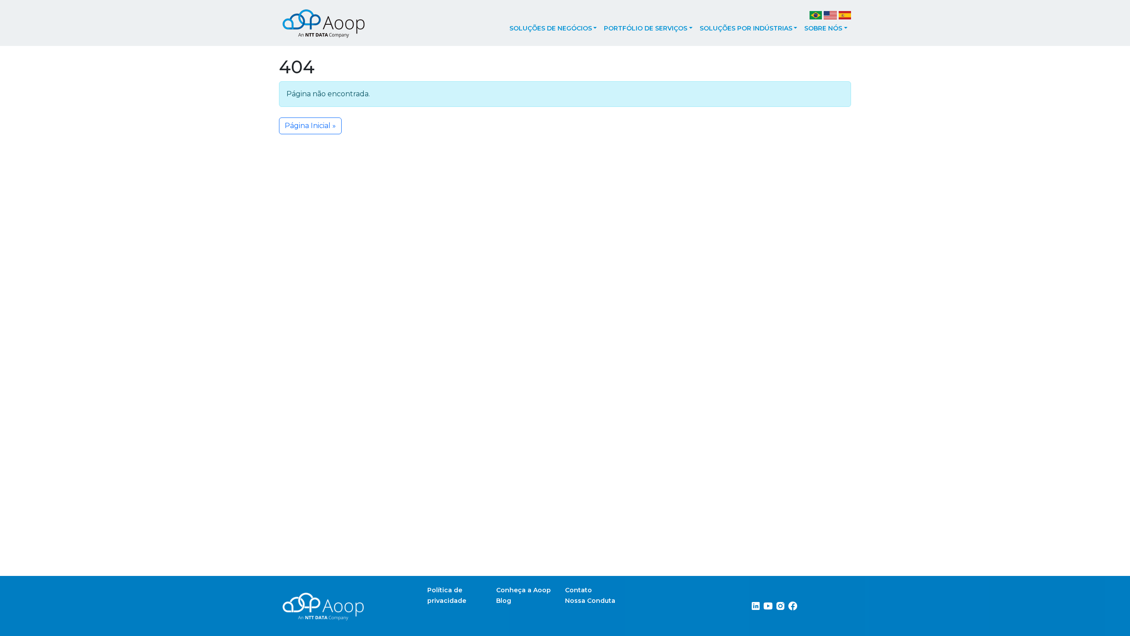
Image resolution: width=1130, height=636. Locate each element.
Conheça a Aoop (523, 590)
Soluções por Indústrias (746, 28)
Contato (578, 590)
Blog (503, 601)
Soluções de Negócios (550, 28)
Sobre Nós (823, 28)
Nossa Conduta (590, 601)
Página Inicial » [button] (310, 125)
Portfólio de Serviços (645, 28)
